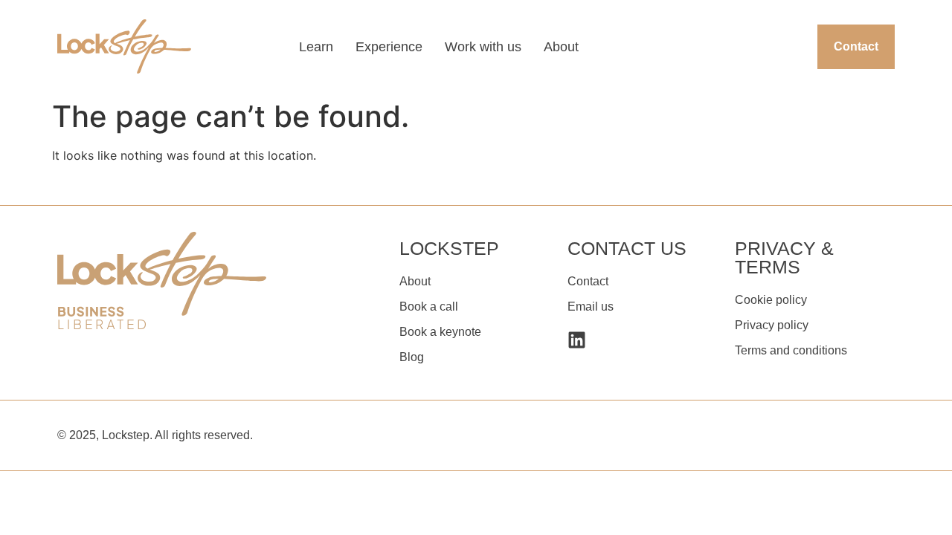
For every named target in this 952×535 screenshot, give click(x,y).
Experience (389, 46)
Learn (316, 46)
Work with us (483, 46)
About (561, 46)
